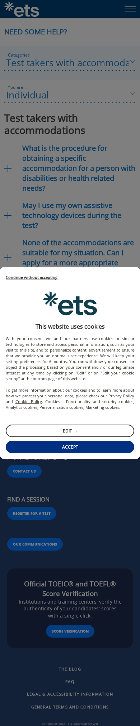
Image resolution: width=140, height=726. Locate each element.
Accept (70, 447)
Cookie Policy (28, 401)
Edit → (70, 431)
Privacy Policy (121, 395)
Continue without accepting (31, 277)
